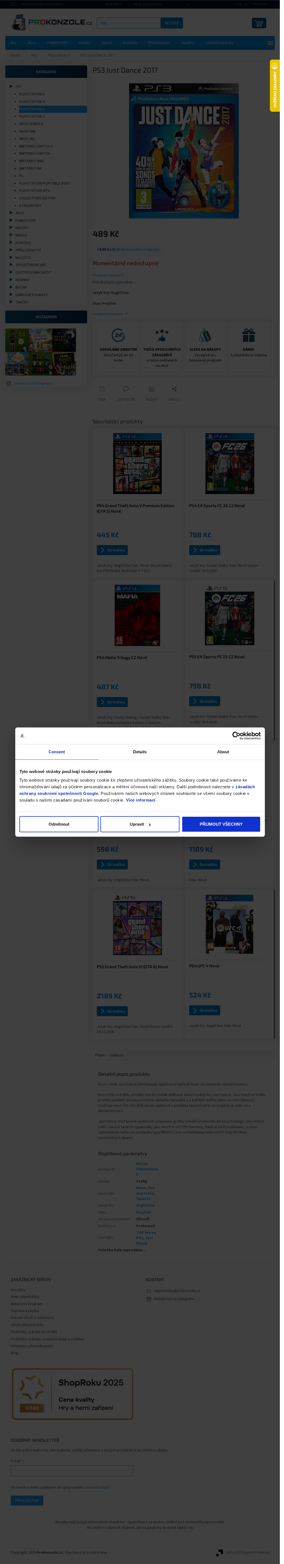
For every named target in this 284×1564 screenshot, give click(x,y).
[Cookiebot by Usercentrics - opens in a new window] (236, 735)
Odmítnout (59, 824)
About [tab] (223, 751)
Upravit (137, 824)
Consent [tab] (57, 751)
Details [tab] (140, 751)
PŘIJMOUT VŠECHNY (221, 824)
